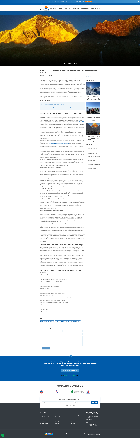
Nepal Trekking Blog (92, 168)
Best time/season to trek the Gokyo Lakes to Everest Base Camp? (56, 106)
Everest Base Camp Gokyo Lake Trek (62, 321)
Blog (92, 8)
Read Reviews (42, 421)
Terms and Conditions (44, 423)
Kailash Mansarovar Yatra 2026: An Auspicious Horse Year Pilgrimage (93, 140)
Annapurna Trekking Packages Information (92, 148)
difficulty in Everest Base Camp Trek (47, 321)
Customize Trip (43, 419)
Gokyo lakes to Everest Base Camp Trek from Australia (53, 104)
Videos (72, 419)
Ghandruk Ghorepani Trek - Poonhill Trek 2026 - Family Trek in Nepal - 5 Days (69, 1)
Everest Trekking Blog (92, 153)
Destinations (53, 8)
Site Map (57, 423)
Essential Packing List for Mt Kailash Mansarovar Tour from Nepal (93, 119)
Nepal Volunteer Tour (92, 170)
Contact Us (97, 8)
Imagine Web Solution (96, 434)
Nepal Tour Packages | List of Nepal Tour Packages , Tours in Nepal (94, 164)
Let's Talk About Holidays (70, 370)
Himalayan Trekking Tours (65, 8)
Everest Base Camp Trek (75, 321)
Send (45, 348)
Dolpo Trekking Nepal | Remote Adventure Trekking (46, 417)
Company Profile (85, 8)
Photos (56, 419)
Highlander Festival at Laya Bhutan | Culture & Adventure (93, 98)
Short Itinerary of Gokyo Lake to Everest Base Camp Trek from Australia (57, 107)
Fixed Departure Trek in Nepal (94, 156)
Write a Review (58, 421)
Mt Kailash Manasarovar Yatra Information (93, 159)
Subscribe (94, 402)
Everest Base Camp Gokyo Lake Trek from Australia (58, 143)
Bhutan (89, 151)
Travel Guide (76, 8)
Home (41, 415)
